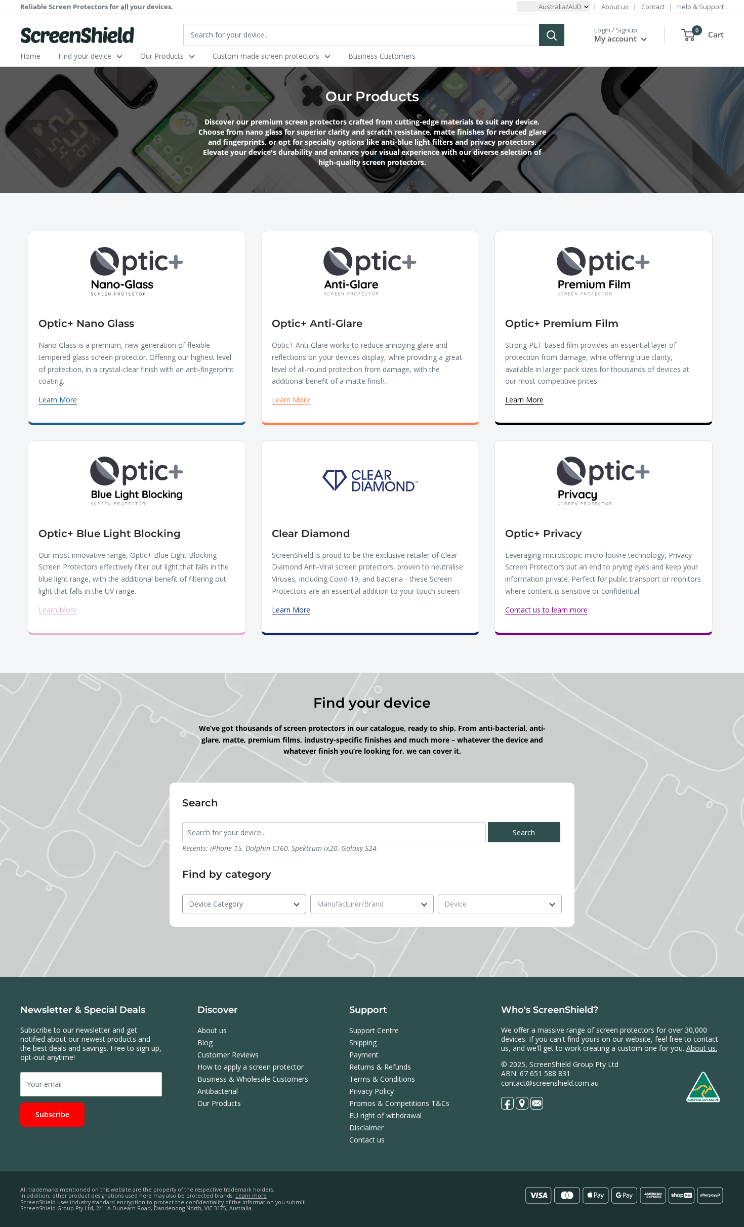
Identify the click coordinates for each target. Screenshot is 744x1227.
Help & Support (700, 6)
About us (615, 6)
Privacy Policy (371, 1091)
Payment (364, 1054)
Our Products (162, 56)
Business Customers (382, 56)
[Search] (551, 35)
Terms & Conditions (382, 1079)
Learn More (57, 399)
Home (30, 56)
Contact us (367, 1139)
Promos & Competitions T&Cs (399, 1103)
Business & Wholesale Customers (252, 1079)
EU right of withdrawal (385, 1115)
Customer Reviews (228, 1054)
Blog (205, 1042)
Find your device (84, 56)
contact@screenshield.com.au (550, 1083)
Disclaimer (366, 1127)
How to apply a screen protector (250, 1067)
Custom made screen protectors (266, 56)
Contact (653, 6)
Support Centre (374, 1030)
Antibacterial (217, 1091)
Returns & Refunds (380, 1067)
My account (616, 38)
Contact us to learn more (546, 610)
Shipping (363, 1042)
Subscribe (52, 1114)
